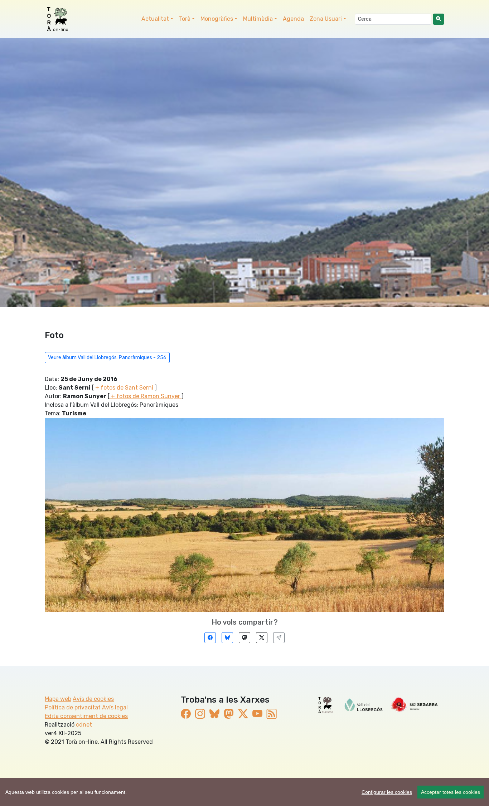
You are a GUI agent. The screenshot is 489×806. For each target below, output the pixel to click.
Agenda (293, 18)
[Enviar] (279, 637)
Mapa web (58, 698)
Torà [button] (184, 18)
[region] (244, 792)
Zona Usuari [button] (326, 18)
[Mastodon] (244, 637)
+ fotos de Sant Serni (124, 387)
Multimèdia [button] (258, 18)
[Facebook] (210, 637)
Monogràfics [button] (216, 18)
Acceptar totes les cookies (450, 792)
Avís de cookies (93, 698)
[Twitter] (261, 637)
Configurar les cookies (387, 792)
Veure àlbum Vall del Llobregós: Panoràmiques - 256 (107, 358)
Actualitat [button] (155, 18)
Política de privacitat (73, 707)
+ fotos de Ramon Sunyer (145, 396)
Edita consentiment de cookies (86, 716)
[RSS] (272, 714)
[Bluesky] (227, 637)
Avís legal (115, 707)
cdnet (84, 724)
